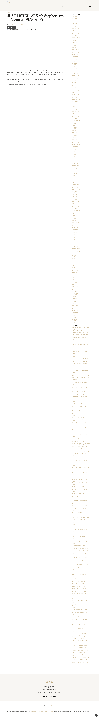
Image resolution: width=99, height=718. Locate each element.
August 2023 (75, 80)
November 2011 (76, 248)
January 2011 (75, 265)
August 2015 (75, 170)
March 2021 (74, 130)
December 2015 (76, 163)
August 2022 (75, 101)
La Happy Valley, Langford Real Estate (80, 431)
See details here (11, 66)
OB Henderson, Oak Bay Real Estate (80, 503)
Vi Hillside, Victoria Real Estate (79, 638)
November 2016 (76, 144)
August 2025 (75, 38)
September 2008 (76, 314)
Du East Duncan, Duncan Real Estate (80, 380)
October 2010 (75, 270)
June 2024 (74, 63)
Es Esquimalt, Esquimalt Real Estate (80, 393)
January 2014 (75, 203)
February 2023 (75, 90)
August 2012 (75, 232)
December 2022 (76, 94)
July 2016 (74, 151)
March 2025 (74, 47)
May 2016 (74, 154)
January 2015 (75, 182)
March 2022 (74, 109)
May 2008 (74, 320)
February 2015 (75, 180)
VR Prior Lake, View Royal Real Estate (80, 654)
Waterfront (75, 6)
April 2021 (74, 128)
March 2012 (74, 241)
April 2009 (74, 301)
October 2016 (75, 146)
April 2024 (74, 66)
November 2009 (76, 289)
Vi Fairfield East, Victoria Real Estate (80, 633)
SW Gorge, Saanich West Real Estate (80, 604)
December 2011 (76, 246)
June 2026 (74, 21)
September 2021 (76, 120)
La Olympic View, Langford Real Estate (81, 441)
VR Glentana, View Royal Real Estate (80, 650)
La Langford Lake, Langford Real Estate (81, 432)
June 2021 (74, 125)
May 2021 (74, 127)
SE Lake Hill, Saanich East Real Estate (80, 540)
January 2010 (75, 286)
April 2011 (74, 260)
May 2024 (74, 64)
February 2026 (75, 28)
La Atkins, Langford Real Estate (79, 417)
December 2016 (76, 142)
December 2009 (76, 288)
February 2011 (75, 263)
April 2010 (74, 281)
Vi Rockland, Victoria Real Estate (79, 648)
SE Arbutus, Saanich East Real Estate (80, 517)
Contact (83, 6)
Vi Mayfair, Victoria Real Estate (79, 643)
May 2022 (74, 106)
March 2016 (74, 158)
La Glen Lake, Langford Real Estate (80, 427)
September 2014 (76, 189)
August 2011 (75, 253)
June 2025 (74, 42)
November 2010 (76, 268)
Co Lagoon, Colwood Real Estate (79, 329)
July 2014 (74, 192)
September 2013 (76, 210)
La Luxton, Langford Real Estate (79, 438)
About (46, 6)
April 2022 (74, 108)
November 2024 (76, 54)
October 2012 (75, 229)
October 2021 (75, 118)
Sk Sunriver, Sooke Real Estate (79, 590)
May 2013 (74, 217)
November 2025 (76, 33)
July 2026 (74, 19)
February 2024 (75, 70)
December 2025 (76, 32)
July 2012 (74, 234)
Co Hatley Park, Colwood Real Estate (80, 327)
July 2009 (74, 296)
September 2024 (76, 58)
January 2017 (75, 141)
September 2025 (76, 37)
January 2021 (75, 134)
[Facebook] (47, 682)
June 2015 (74, 173)
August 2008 (75, 315)
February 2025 (75, 49)
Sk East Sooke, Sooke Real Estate (79, 585)
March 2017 (74, 137)
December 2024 (76, 52)
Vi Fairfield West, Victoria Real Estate (80, 635)
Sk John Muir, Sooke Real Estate (79, 586)
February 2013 (75, 222)
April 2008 (74, 322)
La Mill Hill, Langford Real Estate (79, 439)
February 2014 (75, 201)
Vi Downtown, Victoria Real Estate (80, 631)
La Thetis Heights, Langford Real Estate (81, 443)
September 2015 (76, 168)
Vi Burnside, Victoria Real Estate (79, 628)
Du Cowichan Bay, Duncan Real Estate (80, 375)
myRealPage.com (51, 705)
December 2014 (76, 184)
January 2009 (75, 307)
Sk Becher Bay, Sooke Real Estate (79, 581)
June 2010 (74, 277)
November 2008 (76, 310)
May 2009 (74, 300)
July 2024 (74, 61)
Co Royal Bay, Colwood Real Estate (80, 332)
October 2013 (75, 208)
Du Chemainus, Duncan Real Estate (80, 374)
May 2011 (74, 258)
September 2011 (76, 251)
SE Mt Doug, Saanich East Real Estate (80, 548)
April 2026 (74, 25)
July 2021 (74, 123)
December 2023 (76, 73)
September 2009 (76, 293)
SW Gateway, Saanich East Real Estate (81, 598)
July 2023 (74, 82)
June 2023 (74, 83)
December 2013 (76, 205)
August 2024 (75, 59)
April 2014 (74, 198)
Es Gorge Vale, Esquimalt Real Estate (80, 394)
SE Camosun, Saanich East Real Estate (80, 526)
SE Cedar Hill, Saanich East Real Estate (81, 527)
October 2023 (75, 77)
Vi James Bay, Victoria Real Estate (79, 640)
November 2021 (76, 116)
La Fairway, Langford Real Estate (79, 422)
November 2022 (76, 96)
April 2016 (74, 156)
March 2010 (74, 282)
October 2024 (75, 56)
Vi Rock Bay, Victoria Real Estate (79, 647)
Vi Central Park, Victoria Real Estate (80, 629)
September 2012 (76, 230)
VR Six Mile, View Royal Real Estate (80, 655)
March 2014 (74, 199)
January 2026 (75, 30)
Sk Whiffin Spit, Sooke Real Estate (79, 591)
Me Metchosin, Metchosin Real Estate (80, 451)
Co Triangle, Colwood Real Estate (79, 335)
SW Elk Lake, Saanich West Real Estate (81, 597)
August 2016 (75, 149)
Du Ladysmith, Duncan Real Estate (80, 386)
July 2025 (74, 40)
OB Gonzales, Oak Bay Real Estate (80, 501)
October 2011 (75, 250)
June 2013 (74, 215)
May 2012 (74, 237)
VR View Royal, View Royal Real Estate (80, 657)
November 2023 (76, 75)
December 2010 (76, 267)
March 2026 (74, 26)
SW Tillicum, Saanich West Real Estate (80, 623)
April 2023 (74, 87)
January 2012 (75, 244)
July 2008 (74, 317)
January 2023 (75, 92)
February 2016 (75, 160)
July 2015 (74, 172)
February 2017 (75, 139)
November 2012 (76, 227)
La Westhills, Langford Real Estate (79, 446)
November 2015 (76, 165)
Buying (61, 6)
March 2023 (74, 89)
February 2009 (75, 305)
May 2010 (74, 279)
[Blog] (52, 682)
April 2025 (74, 45)
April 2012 (74, 239)
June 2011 (74, 256)
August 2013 (75, 211)
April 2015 (74, 177)
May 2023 (74, 85)
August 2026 (75, 18)
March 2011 (74, 262)
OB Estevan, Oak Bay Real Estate (79, 500)
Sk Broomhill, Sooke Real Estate (79, 583)
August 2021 (75, 122)
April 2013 (74, 218)
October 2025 (75, 35)
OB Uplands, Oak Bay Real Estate (79, 512)
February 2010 (75, 284)
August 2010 (75, 274)
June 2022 (74, 104)
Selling (67, 6)
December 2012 (76, 225)
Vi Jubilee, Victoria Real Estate (79, 642)
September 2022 (76, 99)
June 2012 (74, 236)
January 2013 (75, 224)
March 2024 (74, 68)
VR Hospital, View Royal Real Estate (80, 652)
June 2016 (74, 153)
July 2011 (74, 255)
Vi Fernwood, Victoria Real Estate (79, 636)
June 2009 (74, 298)
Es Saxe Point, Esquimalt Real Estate (80, 405)
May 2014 (74, 196)
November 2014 (76, 186)
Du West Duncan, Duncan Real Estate (80, 391)
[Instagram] (49, 682)
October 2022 (75, 97)
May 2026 (74, 23)
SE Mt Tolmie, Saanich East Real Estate (81, 550)
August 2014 (75, 191)
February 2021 (75, 132)
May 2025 (74, 44)
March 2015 (74, 179)
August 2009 (75, 294)
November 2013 (76, 206)
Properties (54, 6)
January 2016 (75, 161)
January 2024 (75, 71)
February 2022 (75, 111)
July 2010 (74, 275)
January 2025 (75, 51)
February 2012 (75, 243)
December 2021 (76, 115)
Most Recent (75, 16)
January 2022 (75, 113)
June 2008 (74, 319)
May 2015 (74, 175)
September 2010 (76, 272)
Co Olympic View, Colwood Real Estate (81, 330)
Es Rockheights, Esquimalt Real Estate (80, 403)
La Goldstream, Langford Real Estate (80, 429)
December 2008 (76, 308)
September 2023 (76, 78)
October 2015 (75, 166)
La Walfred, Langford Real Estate (79, 444)
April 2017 (74, 135)
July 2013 (74, 213)
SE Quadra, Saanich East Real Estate (80, 552)
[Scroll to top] (96, 715)
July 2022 (74, 102)
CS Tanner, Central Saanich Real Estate (80, 361)
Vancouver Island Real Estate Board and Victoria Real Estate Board (42, 711)
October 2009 (75, 291)
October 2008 (75, 312)
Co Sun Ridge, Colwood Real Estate (80, 334)
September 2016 (76, 147)
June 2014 (74, 194)
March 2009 (74, 303)
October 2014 (75, 187)
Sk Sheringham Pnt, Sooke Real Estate (80, 588)
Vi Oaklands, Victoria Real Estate (17, 24)
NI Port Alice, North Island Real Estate (80, 467)
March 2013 (74, 220)
